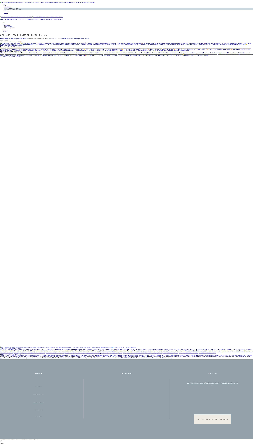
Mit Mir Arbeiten (7, 7)
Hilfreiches (6, 11)
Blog (5, 10)
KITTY (5, 5)
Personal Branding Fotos (12, 8)
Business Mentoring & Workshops (14, 9)
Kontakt (6, 13)
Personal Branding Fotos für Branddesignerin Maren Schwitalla (13, 38)
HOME (4, 4)
